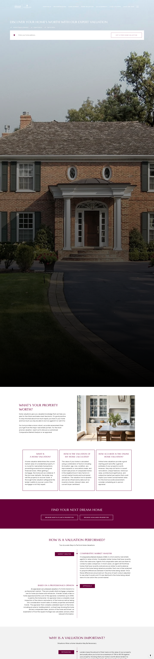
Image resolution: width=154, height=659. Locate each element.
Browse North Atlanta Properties (59, 517)
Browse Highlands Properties (96, 517)
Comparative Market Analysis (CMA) (94, 557)
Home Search (73, 6)
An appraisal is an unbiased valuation (44, 589)
